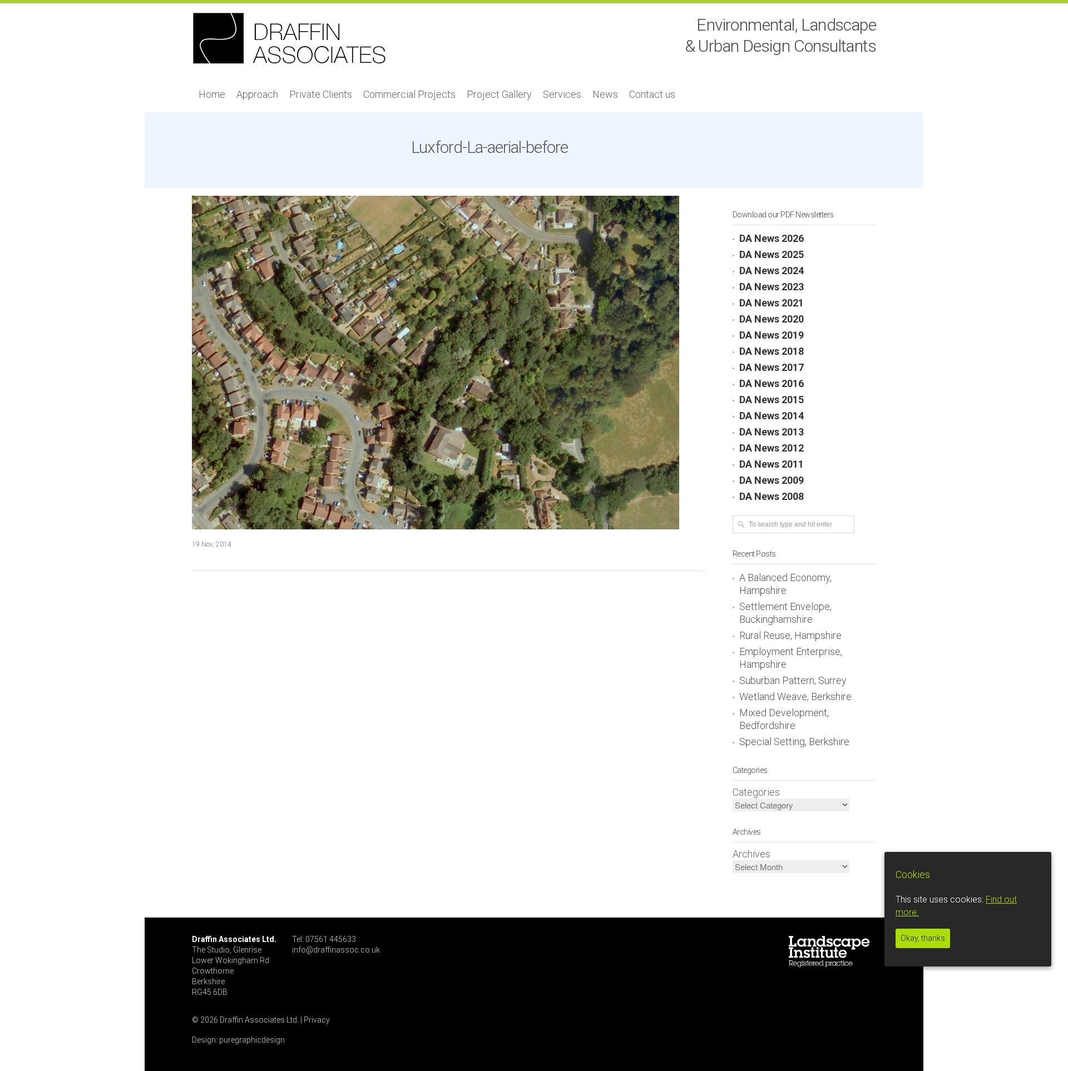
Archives (751, 854)
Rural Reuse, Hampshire (790, 635)
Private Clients (320, 94)
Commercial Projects (409, 94)
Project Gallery (499, 94)
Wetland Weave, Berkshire (795, 696)
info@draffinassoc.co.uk (336, 949)
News (605, 94)
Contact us (652, 94)
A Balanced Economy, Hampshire (785, 584)
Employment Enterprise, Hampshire (790, 658)
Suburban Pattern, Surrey (793, 680)
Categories (756, 792)
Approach (257, 94)
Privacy (317, 1019)
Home (212, 94)
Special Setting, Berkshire (794, 741)
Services (562, 94)
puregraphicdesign (252, 1039)
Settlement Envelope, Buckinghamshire (785, 613)
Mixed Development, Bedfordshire (784, 719)
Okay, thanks (923, 938)
